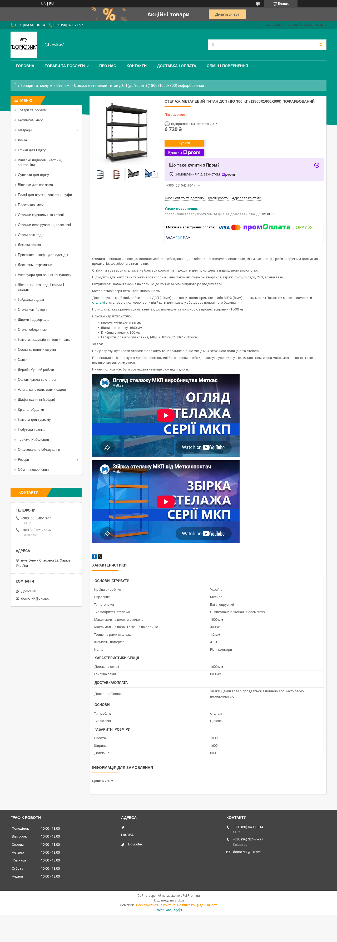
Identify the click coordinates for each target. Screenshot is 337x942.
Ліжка (22, 140)
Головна (25, 66)
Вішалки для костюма (35, 185)
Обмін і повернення (227, 66)
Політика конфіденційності (197, 905)
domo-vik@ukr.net (35, 598)
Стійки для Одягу (32, 150)
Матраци (25, 130)
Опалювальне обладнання (39, 450)
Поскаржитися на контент (155, 905)
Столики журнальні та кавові (41, 215)
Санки (22, 360)
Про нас (107, 66)
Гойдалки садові (31, 300)
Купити (184, 143)
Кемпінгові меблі (31, 120)
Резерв (23, 460)
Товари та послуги (65, 66)
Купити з (175, 152)
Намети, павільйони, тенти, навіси (45, 340)
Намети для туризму (34, 420)
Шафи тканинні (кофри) (36, 400)
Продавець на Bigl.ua (169, 900)
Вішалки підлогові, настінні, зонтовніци (40, 162)
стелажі (98, 302)
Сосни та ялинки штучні (37, 350)
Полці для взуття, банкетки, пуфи (45, 195)
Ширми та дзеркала (33, 320)
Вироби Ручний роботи (36, 370)
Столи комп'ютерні (32, 310)
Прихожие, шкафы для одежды (43, 255)
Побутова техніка (31, 430)
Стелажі (63, 85)
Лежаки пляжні (30, 245)
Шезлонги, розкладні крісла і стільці (41, 287)
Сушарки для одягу (33, 175)
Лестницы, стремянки (35, 265)
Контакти (137, 66)
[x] (100, 557)
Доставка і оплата (176, 66)
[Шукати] (321, 44)
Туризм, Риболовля (33, 440)
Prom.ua (194, 896)
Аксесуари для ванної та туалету (44, 275)
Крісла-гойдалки (31, 410)
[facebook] (94, 557)
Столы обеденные (32, 330)
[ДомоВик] (24, 45)
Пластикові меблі (31, 205)
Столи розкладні (31, 235)
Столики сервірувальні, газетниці (44, 225)
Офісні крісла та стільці (37, 380)
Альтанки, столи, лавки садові (42, 390)
